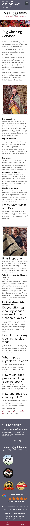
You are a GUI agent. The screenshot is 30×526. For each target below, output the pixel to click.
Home (6, 513)
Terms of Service (19, 511)
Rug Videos (9, 516)
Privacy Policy (10, 511)
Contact (21, 516)
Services (15, 516)
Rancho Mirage (13, 412)
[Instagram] (7, 7)
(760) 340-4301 (11, 4)
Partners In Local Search (15, 508)
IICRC (21, 285)
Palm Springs (20, 410)
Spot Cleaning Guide (11, 519)
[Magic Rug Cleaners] (15, 14)
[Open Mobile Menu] (26, 3)
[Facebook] (3, 7)
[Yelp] (10, 7)
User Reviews (20, 501)
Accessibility (21, 513)
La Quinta (21, 519)
